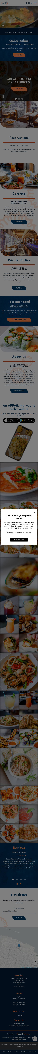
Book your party (19, 539)
